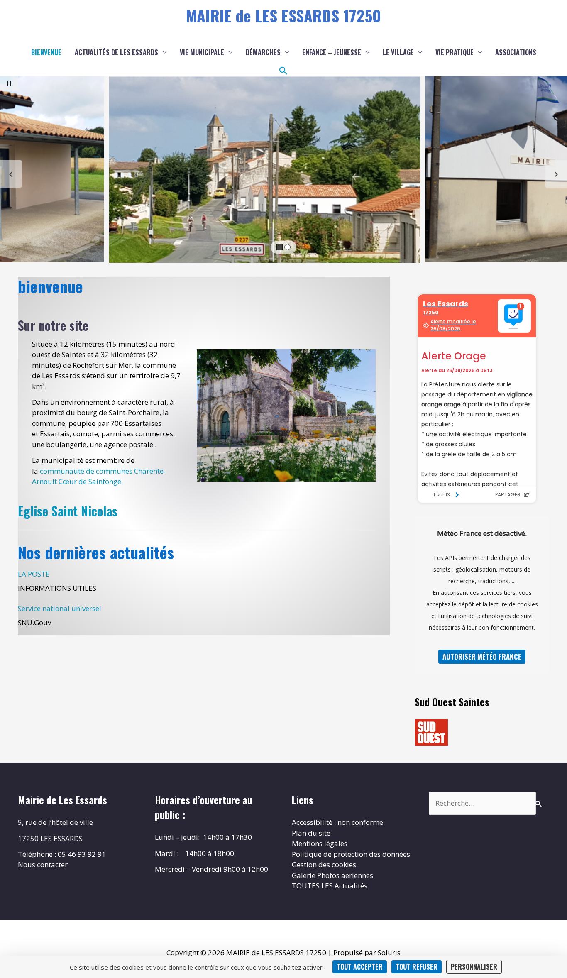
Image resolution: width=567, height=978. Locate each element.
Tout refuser (416, 967)
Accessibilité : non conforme (337, 822)
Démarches (263, 52)
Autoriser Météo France (481, 656)
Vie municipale (202, 52)
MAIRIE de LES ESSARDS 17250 (283, 15)
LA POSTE (34, 574)
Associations (515, 52)
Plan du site (311, 833)
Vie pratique (454, 52)
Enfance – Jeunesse (331, 52)
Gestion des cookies (324, 864)
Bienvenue (46, 52)
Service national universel (59, 608)
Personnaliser (474, 967)
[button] (283, 71)
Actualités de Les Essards (116, 52)
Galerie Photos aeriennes (332, 875)
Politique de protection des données (351, 854)
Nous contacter (43, 864)
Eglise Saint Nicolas (67, 510)
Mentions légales (319, 843)
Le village (398, 52)
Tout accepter (360, 967)
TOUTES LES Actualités (329, 885)
